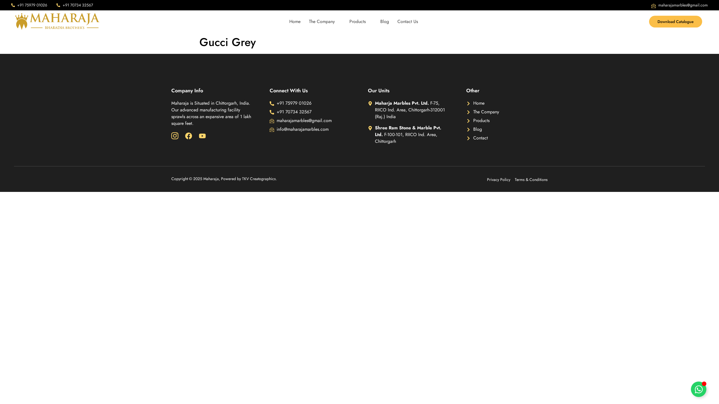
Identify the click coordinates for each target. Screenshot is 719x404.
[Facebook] (188, 135)
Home (295, 21)
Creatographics (263, 179)
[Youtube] (202, 135)
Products (357, 21)
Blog (384, 21)
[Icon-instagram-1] (174, 135)
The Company (322, 21)
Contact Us (407, 21)
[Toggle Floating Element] (698, 389)
